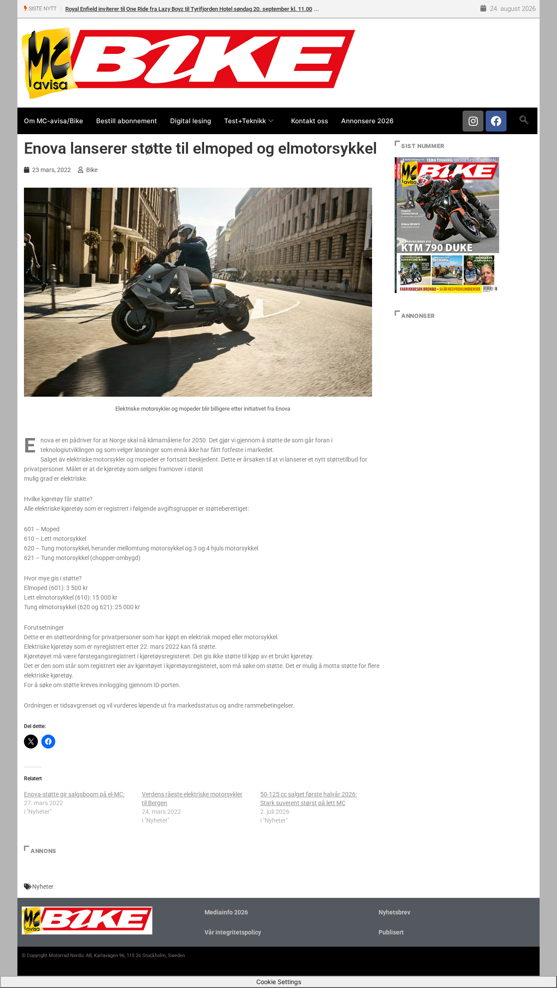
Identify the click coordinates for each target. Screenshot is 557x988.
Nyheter (43, 886)
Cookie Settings (278, 981)
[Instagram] (473, 121)
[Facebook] (496, 121)
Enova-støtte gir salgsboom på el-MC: (74, 794)
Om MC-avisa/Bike (53, 121)
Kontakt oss (309, 121)
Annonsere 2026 (367, 121)
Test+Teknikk (245, 121)
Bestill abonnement (126, 121)
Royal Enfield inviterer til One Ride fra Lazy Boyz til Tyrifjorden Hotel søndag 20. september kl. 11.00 (188, 9)
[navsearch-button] (523, 120)
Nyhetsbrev (394, 912)
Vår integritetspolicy (233, 932)
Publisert (391, 932)
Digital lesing (190, 121)
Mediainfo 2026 (226, 912)
